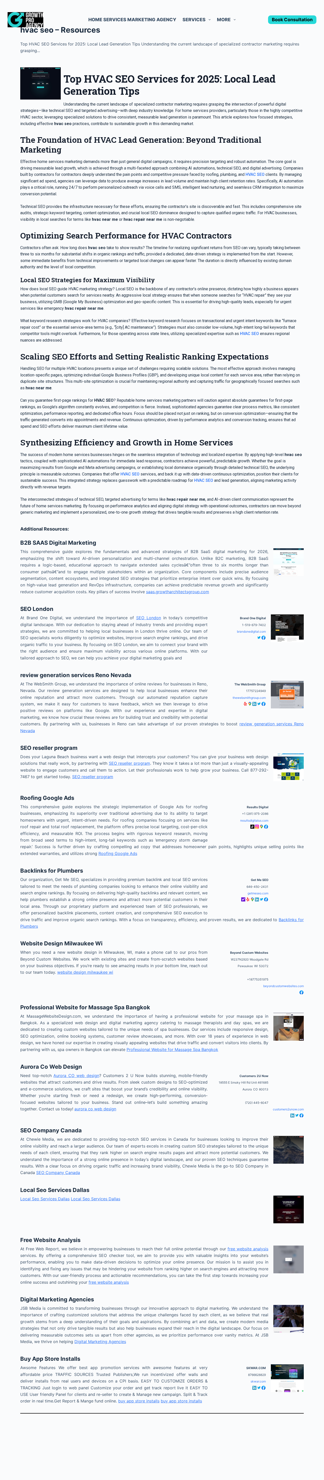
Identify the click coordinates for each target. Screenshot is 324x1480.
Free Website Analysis (50, 1240)
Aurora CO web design (76, 1075)
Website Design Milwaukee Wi (61, 943)
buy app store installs (138, 1400)
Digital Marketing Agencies (57, 1299)
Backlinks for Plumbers (51, 870)
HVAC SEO (255, 174)
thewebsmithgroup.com (249, 698)
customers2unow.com (288, 1109)
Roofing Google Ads (47, 798)
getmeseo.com (258, 893)
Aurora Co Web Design (51, 1066)
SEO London (36, 609)
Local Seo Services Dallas (54, 1190)
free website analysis (248, 1248)
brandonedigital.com (251, 631)
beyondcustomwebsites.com (283, 986)
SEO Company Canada (51, 1130)
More (224, 19)
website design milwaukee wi (85, 972)
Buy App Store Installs (50, 1358)
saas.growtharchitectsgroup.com (177, 591)
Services (194, 19)
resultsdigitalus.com (254, 820)
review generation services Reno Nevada (75, 675)
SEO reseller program (48, 748)
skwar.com (258, 1381)
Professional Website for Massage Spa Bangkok (85, 1007)
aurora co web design (95, 1108)
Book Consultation (292, 19)
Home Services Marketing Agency (132, 19)
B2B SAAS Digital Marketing (58, 542)
